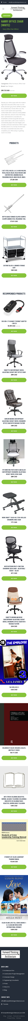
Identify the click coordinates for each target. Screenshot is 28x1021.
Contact (9, 1016)
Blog (5, 990)
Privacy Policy (11, 1018)
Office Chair (22, 83)
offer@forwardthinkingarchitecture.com (17, 2)
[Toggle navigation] (3, 8)
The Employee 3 (14, 687)
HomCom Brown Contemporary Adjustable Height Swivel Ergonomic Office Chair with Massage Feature (14, 421)
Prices (6, 983)
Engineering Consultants (11, 980)
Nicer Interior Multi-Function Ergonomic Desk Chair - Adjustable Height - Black (14, 568)
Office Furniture (13, 83)
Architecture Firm (9, 970)
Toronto (5, 2)
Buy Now (14, 95)
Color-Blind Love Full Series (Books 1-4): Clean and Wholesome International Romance (14, 925)
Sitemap (18, 1018)
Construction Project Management (14, 974)
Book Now (6, 15)
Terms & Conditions (19, 1016)
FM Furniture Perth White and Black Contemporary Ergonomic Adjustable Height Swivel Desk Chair (14, 472)
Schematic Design (9, 977)
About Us (7, 987)
